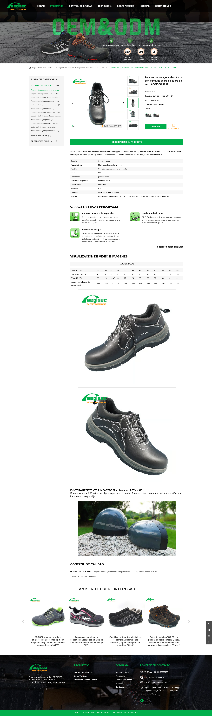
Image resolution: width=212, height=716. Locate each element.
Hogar (34, 68)
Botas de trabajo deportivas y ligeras (46, 123)
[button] (123, 103)
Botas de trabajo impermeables (45, 131)
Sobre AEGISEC (125, 6)
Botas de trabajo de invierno (43, 127)
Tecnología (105, 6)
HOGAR (41, 6)
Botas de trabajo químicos (42, 108)
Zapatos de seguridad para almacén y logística (87, 68)
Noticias (145, 6)
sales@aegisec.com (159, 682)
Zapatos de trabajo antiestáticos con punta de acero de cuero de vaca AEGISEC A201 (142, 68)
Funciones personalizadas (169, 247)
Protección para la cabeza (85, 680)
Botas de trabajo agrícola (42, 120)
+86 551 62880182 (160, 672)
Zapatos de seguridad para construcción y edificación (46, 94)
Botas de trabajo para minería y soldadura (46, 101)
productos (56, 6)
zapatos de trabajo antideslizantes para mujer (112, 572)
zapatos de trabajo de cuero (147, 572)
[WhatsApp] (209, 624)
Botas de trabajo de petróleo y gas (46, 105)
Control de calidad (80, 6)
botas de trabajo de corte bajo (84, 576)
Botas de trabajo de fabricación (45, 112)
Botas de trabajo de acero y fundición (46, 97)
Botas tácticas (80, 676)
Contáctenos (163, 6)
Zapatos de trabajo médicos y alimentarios (46, 116)
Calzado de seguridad (57, 68)
